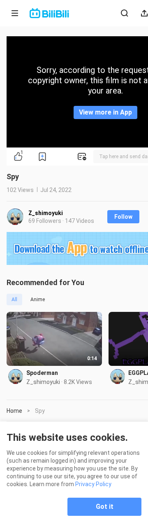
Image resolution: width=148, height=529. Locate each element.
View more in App (105, 112)
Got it (104, 506)
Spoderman (42, 373)
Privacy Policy (93, 484)
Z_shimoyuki (45, 213)
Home (14, 410)
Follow (123, 216)
